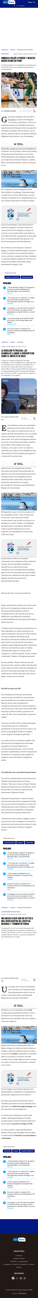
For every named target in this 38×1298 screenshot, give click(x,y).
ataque (15, 1151)
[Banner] (19, 146)
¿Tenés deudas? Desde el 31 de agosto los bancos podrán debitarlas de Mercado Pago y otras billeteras (20, 289)
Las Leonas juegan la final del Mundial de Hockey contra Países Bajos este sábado (20, 320)
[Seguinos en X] (17, 1278)
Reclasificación (27, 277)
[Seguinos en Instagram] (21, 1278)
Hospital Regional (27, 1151)
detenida (7, 1151)
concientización (9, 843)
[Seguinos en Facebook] (13, 1278)
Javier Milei (29, 843)
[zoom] (19, 90)
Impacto (20, 843)
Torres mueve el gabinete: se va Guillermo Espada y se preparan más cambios (20, 875)
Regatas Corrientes (12, 277)
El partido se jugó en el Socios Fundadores (18, 148)
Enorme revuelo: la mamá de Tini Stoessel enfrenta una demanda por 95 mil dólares (21, 331)
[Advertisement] (19, 28)
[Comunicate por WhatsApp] (25, 1278)
